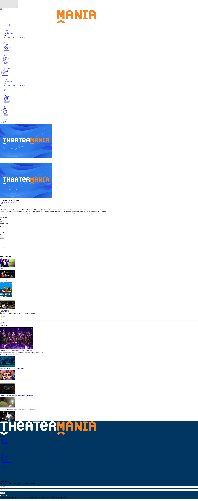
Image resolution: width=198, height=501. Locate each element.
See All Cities (6, 102)
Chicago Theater (4, 439)
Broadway (10, 28)
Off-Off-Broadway (16, 37)
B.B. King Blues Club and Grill (5, 230)
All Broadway (8, 30)
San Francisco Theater (5, 464)
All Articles (6, 54)
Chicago (5, 42)
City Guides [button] (4, 61)
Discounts (7, 32)
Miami (5, 46)
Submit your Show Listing (11, 33)
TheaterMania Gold (5, 71)
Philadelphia (6, 48)
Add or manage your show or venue (8, 479)
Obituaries (5, 57)
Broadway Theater (5, 438)
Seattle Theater (4, 445)
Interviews (6, 56)
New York (3, 471)
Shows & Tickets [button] (5, 75)
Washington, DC (7, 68)
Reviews (5, 55)
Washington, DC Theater (6, 446)
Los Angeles (6, 45)
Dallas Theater (4, 459)
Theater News (4, 452)
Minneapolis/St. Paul (7, 47)
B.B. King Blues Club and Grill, (5, 202)
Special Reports (6, 58)
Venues (5, 33)
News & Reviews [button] (5, 53)
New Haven (6, 70)
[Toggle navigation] (1, 9)
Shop (3, 477)
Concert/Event (2, 203)
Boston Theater (4, 441)
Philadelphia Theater (5, 444)
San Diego (6, 49)
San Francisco (6, 50)
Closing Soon (8, 31)
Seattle (5, 51)
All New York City (22, 37)
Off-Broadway (10, 37)
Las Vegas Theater (5, 442)
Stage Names (4, 476)
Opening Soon (8, 29)
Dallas (5, 43)
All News (3, 467)
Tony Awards (4, 73)
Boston (5, 41)
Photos (5, 59)
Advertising (4, 478)
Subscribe (2, 253)
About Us (3, 480)
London (3, 472)
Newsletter (4, 72)
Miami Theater (4, 443)
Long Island (6, 44)
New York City (13, 202)
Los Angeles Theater (5, 440)
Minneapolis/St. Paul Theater (6, 447)
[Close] (0, 312)
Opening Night (4, 454)
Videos (5, 60)
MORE (1, 258)
